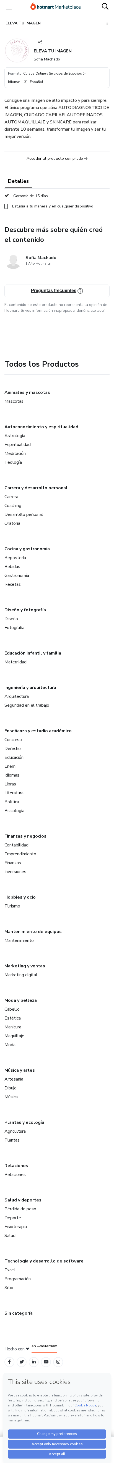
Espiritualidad (17, 445)
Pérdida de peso (20, 1209)
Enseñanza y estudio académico (38, 731)
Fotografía (14, 628)
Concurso (13, 740)
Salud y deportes (23, 1200)
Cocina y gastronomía (27, 549)
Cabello (12, 1009)
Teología (13, 462)
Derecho (12, 749)
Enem (9, 766)
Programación (17, 1279)
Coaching (12, 506)
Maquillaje (14, 1036)
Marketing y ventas (24, 966)
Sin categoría (18, 1313)
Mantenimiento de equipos (33, 932)
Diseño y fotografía (25, 610)
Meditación (15, 453)
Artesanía (13, 1079)
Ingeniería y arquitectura (30, 687)
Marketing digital (20, 975)
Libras (10, 784)
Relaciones (16, 1166)
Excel (9, 1270)
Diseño (11, 619)
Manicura (12, 1027)
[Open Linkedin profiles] (34, 1362)
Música (11, 1097)
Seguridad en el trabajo (26, 705)
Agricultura (15, 1131)
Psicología (14, 811)
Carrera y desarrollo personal (36, 488)
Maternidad (15, 662)
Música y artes (19, 1070)
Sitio (8, 1288)
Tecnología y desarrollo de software (44, 1261)
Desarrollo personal (23, 514)
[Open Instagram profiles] (58, 1362)
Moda (9, 1045)
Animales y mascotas (27, 392)
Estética (12, 1018)
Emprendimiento (20, 854)
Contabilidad (16, 845)
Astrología (14, 436)
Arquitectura (16, 696)
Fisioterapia (15, 1227)
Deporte (12, 1218)
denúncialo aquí (91, 310)
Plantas (12, 1140)
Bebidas (12, 567)
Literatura (14, 793)
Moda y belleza (20, 1000)
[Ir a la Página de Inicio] (55, 7)
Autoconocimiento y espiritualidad (41, 427)
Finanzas (12, 863)
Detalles (18, 181)
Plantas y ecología (24, 1122)
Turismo (12, 906)
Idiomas (11, 775)
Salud (9, 1236)
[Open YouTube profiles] (46, 1362)
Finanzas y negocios (25, 836)
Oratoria (12, 523)
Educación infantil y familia (32, 653)
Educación (14, 757)
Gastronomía (16, 575)
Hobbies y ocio (20, 897)
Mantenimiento (19, 940)
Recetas (12, 584)
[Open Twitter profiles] (21, 1362)
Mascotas (14, 401)
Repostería (15, 558)
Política (11, 802)
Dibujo (10, 1088)
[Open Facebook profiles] (9, 1362)
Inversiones (15, 872)
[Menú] (8, 6)
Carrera (11, 497)
